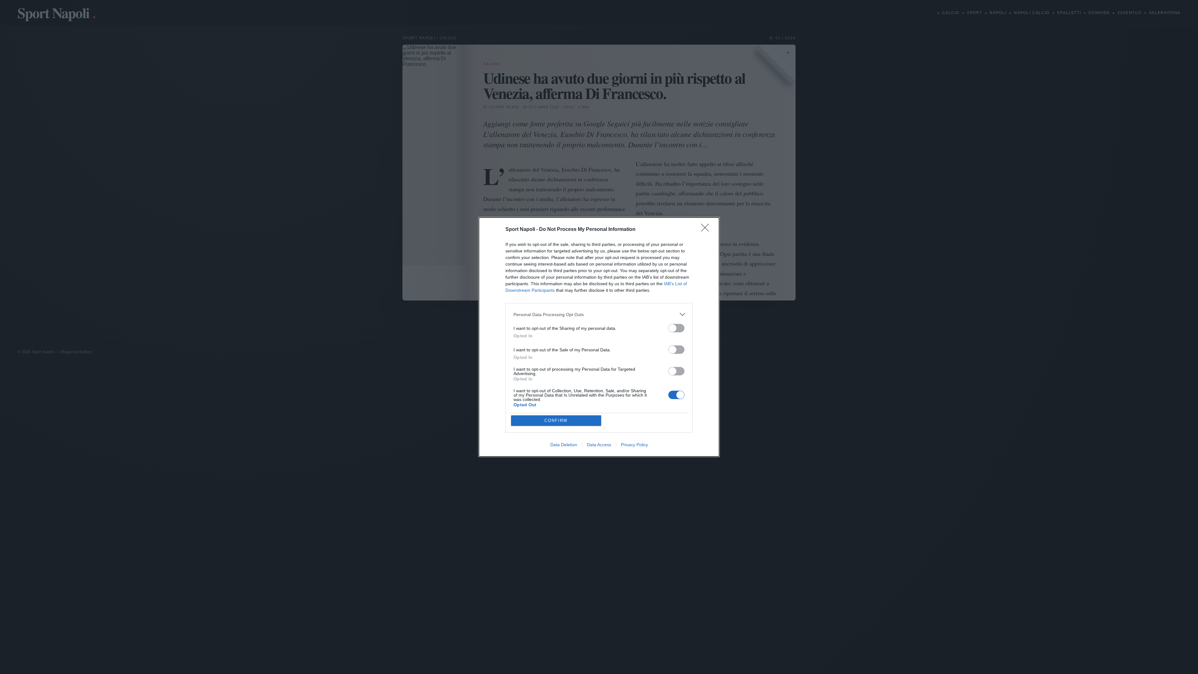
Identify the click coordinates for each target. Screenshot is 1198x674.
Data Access (599, 444)
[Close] (707, 230)
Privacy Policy (634, 444)
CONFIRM (555, 420)
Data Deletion (563, 444)
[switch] (676, 328)
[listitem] (599, 314)
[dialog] (599, 337)
